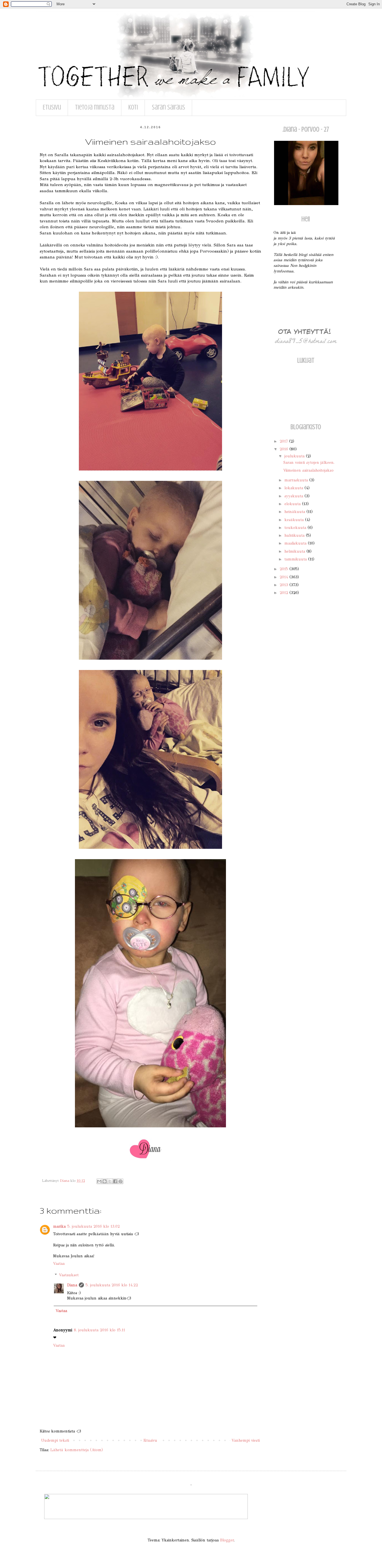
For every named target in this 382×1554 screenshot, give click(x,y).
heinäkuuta (295, 511)
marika (59, 1226)
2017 (284, 441)
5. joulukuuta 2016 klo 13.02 (93, 1226)
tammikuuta (296, 559)
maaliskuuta (296, 543)
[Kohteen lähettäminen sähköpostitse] (99, 1181)
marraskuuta (296, 480)
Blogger (227, 1540)
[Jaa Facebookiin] (115, 1181)
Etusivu (52, 107)
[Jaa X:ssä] (110, 1181)
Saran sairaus (168, 107)
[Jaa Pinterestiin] (120, 1181)
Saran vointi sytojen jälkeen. (308, 462)
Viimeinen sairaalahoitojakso (308, 470)
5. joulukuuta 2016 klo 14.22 (112, 1285)
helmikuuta (295, 551)
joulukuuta (295, 456)
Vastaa (59, 1263)
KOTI (133, 107)
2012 (284, 592)
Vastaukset (69, 1275)
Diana (72, 1285)
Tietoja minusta (94, 107)
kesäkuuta (294, 519)
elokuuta (293, 504)
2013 (284, 585)
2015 (284, 569)
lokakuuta (294, 488)
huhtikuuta (295, 535)
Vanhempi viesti (246, 1440)
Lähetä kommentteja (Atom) (76, 1450)
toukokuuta (296, 527)
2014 (284, 577)
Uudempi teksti (55, 1440)
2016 (284, 449)
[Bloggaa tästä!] (104, 1181)
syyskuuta (294, 496)
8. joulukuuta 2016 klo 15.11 (99, 1330)
